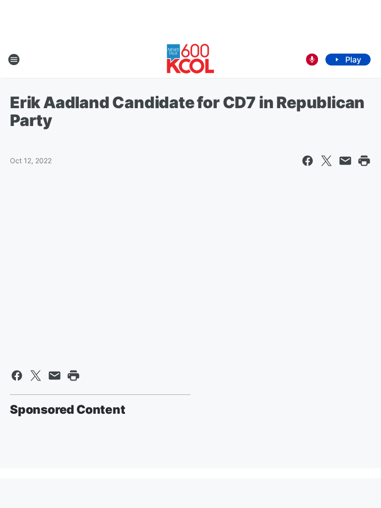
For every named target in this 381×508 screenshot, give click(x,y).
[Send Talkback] (312, 59)
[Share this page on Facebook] (308, 161)
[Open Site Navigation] (14, 59)
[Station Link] (190, 59)
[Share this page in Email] (345, 161)
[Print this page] (364, 161)
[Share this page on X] (326, 161)
